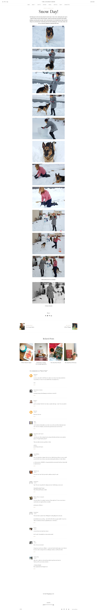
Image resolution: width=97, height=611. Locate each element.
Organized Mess (48, 2)
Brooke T (35, 400)
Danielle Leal (36, 471)
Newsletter (67, 4)
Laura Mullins (36, 454)
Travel (50, 4)
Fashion (44, 4)
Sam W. (35, 527)
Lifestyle (55, 4)
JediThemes (76, 609)
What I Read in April (26, 362)
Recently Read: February (70, 362)
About (33, 4)
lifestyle (45, 8)
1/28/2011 (35, 472)
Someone (35, 411)
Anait (35, 421)
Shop (61, 4)
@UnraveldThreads (39, 489)
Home (28, 4)
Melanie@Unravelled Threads (39, 488)
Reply (35, 384)
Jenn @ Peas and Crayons (38, 433)
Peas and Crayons (39, 447)
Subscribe (92, 1)
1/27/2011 (35, 375)
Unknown (35, 374)
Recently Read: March (56, 362)
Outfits (39, 4)
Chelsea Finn (36, 556)
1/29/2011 (35, 542)
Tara (34, 541)
